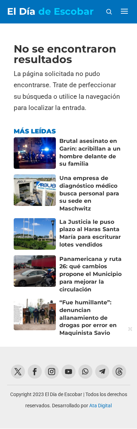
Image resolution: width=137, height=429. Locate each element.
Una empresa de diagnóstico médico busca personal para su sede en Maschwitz (89, 193)
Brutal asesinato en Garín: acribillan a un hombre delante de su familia (89, 152)
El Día (50, 11)
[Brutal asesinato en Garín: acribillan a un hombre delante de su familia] (35, 153)
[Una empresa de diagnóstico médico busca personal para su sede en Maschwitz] (35, 193)
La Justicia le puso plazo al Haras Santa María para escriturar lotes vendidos (90, 233)
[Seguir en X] (18, 372)
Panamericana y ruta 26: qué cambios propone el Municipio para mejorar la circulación (90, 274)
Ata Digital (100, 405)
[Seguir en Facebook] (35, 372)
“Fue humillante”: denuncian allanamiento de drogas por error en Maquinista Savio (88, 317)
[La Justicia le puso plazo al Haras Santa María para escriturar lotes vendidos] (35, 234)
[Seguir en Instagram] (52, 372)
